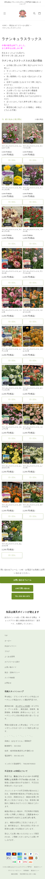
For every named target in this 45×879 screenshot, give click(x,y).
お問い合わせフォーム (23, 580)
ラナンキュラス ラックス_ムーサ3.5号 (12, 272)
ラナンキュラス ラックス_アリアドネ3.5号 (33, 272)
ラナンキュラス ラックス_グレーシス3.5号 (12, 389)
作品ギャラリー (10, 646)
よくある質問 (10, 656)
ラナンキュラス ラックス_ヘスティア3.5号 (33, 428)
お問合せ (8, 683)
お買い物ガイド (10, 667)
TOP (6, 635)
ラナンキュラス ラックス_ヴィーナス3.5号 (33, 147)
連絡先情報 (14, 874)
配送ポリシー (35, 870)
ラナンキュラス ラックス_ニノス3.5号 (33, 467)
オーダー (8, 641)
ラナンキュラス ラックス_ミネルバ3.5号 (33, 350)
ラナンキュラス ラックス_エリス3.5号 (33, 389)
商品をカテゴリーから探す (19, 25)
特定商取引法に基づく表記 (28, 874)
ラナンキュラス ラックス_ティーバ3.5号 (33, 189)
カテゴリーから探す (12, 662)
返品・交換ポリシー (12, 672)
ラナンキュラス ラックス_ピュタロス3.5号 (12, 467)
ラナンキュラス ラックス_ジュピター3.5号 (12, 147)
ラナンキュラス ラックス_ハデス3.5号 (33, 230)
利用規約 (26, 870)
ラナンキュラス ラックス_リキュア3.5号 (12, 428)
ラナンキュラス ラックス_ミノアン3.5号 (12, 350)
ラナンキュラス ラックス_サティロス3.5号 (33, 506)
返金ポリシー (38, 867)
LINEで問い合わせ (22, 588)
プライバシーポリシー (14, 870)
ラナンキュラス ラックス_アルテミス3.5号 (12, 189)
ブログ (7, 651)
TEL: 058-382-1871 (22, 596)
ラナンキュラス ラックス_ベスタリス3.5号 (33, 311)
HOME (4, 25)
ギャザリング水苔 (22, 706)
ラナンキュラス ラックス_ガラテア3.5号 (12, 506)
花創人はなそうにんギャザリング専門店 (19, 867)
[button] (4, 13)
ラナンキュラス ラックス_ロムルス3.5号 (12, 545)
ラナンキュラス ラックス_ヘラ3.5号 (12, 311)
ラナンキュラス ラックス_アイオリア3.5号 (12, 230)
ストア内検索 (10, 678)
